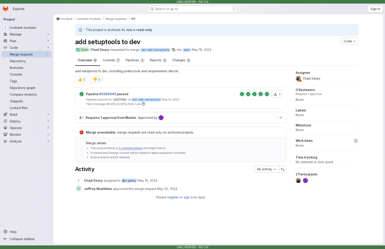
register (173, 197)
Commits (111, 60)
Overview (87, 60)
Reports (158, 60)
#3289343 (107, 94)
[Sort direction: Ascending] (283, 169)
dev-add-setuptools (155, 50)
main (187, 50)
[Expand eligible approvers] (281, 117)
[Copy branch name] (173, 49)
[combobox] (266, 169)
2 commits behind (130, 148)
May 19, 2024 (201, 49)
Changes (180, 60)
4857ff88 (119, 99)
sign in (188, 197)
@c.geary (129, 180)
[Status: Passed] (81, 94)
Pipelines (134, 60)
